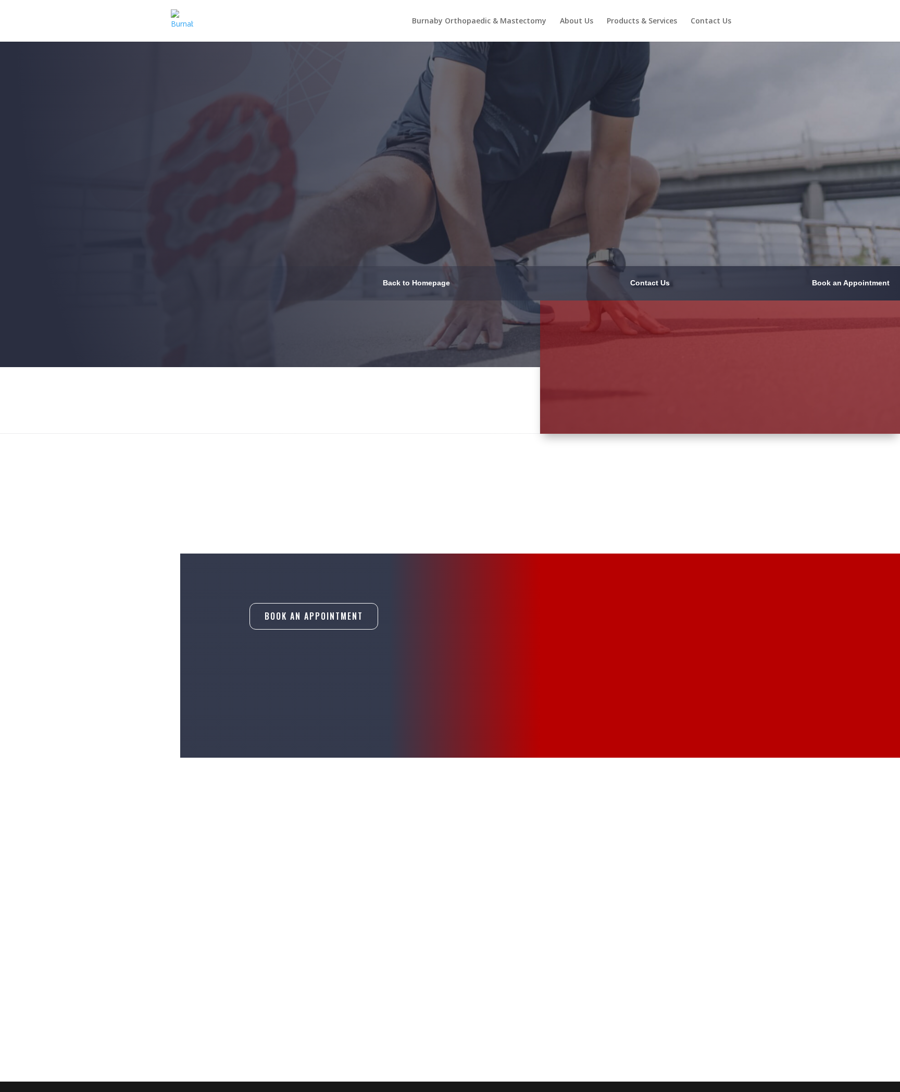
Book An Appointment (314, 616)
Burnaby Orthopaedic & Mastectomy (479, 21)
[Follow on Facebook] (573, 996)
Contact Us (711, 21)
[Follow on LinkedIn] (616, 996)
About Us (576, 21)
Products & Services (642, 21)
